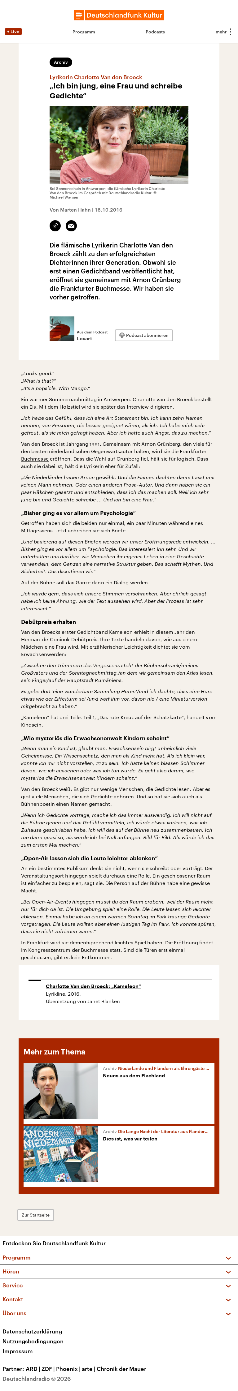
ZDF (48, 1368)
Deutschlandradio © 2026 (36, 1378)
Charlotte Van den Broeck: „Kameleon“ (93, 986)
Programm (84, 31)
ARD (33, 1368)
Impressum (17, 1351)
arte (88, 1368)
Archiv (61, 62)
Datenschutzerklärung (32, 1331)
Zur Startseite (36, 1214)
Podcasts (155, 31)
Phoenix (68, 1368)
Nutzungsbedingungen (33, 1341)
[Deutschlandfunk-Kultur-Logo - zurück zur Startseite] (119, 15)
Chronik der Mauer (121, 1368)
